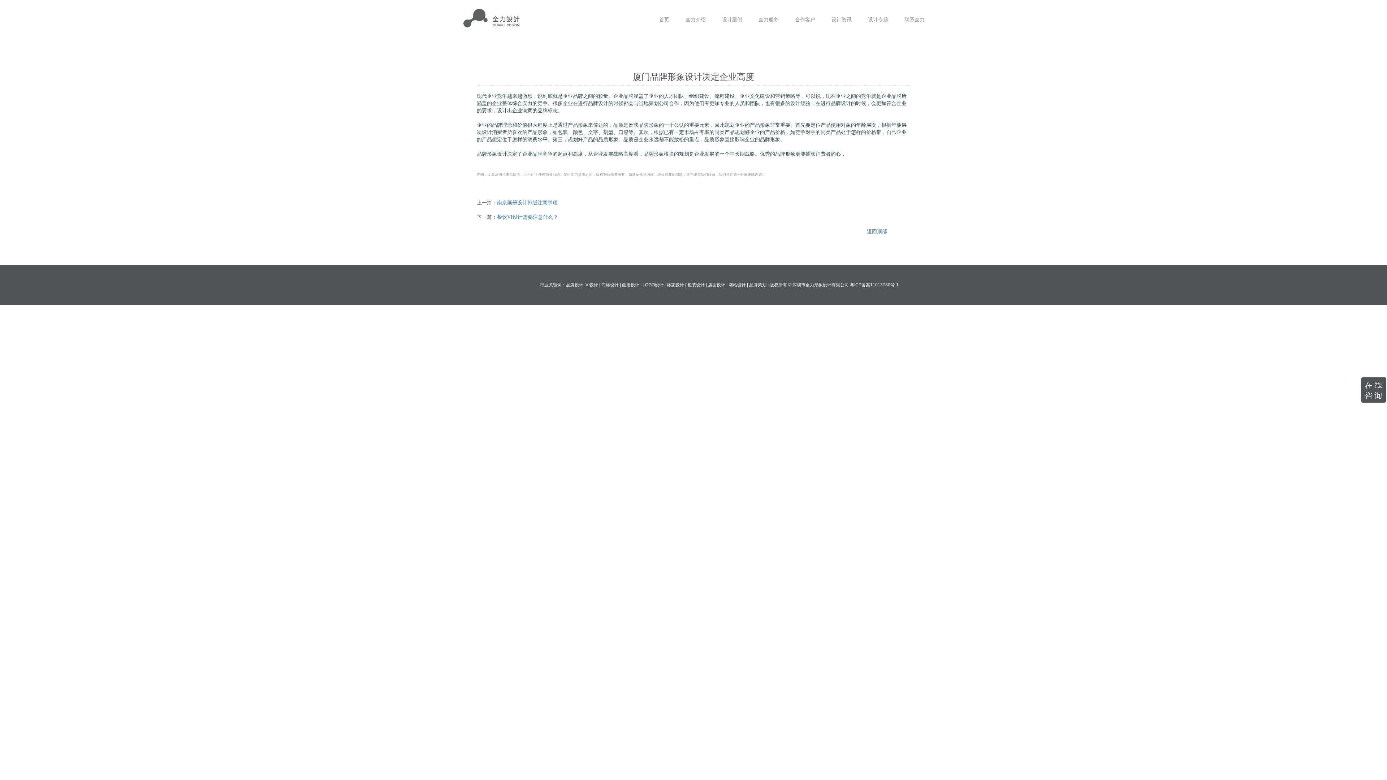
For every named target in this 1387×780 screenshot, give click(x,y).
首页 (664, 19)
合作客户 (805, 19)
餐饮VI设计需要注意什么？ (527, 217)
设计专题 (878, 19)
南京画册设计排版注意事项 (527, 202)
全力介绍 (696, 19)
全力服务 (769, 19)
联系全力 (914, 19)
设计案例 (732, 19)
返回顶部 (877, 231)
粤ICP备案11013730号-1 (874, 284)
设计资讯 (841, 19)
